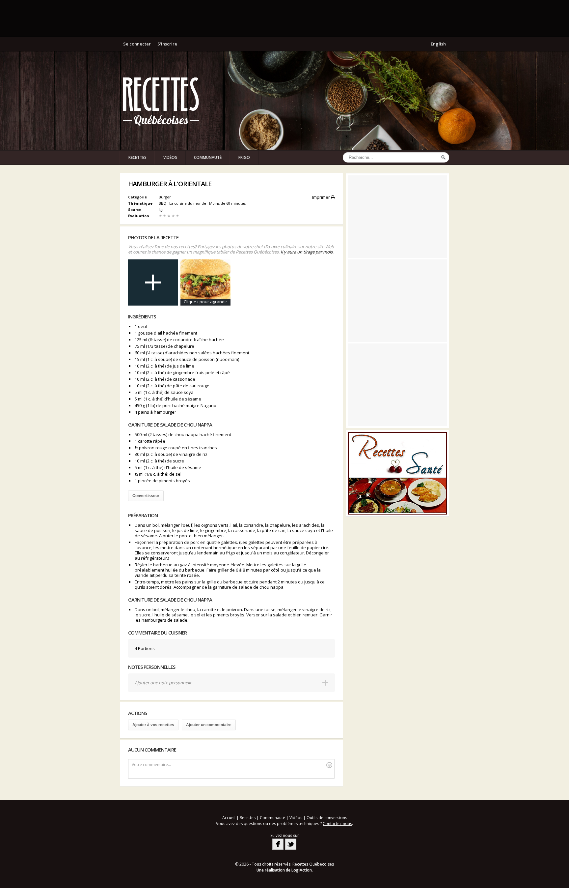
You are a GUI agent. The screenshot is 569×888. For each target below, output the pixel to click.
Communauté (208, 157)
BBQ (163, 203)
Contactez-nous (337, 823)
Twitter (290, 844)
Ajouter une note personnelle (163, 683)
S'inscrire (167, 44)
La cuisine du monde (188, 203)
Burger (165, 196)
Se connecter (137, 44)
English (438, 44)
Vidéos (170, 157)
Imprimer (321, 197)
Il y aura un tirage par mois (307, 252)
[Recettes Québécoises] (161, 100)
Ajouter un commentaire (208, 725)
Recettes (137, 157)
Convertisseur (145, 495)
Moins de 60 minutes (228, 203)
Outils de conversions (327, 817)
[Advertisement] (284, 18)
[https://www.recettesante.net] (397, 473)
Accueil (228, 817)
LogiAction (301, 870)
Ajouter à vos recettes (153, 725)
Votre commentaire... (151, 764)
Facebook (278, 844)
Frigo (244, 157)
